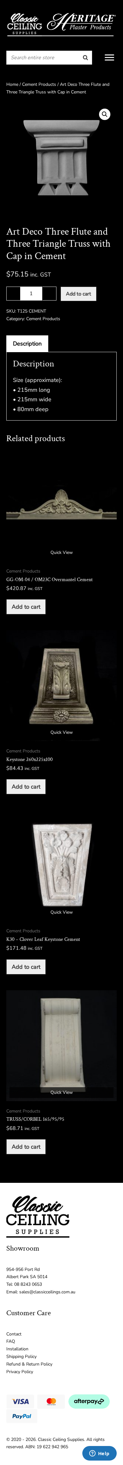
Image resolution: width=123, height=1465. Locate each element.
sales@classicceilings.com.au (47, 1292)
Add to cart (78, 293)
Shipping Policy (21, 1357)
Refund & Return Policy (29, 1364)
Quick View (61, 552)
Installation (17, 1349)
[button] (104, 114)
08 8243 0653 (28, 1284)
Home (12, 84)
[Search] (85, 57)
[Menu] (109, 57)
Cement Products (39, 84)
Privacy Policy (19, 1372)
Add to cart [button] (26, 607)
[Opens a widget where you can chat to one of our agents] (99, 1454)
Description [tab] (27, 343)
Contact (13, 1334)
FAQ (10, 1341)
